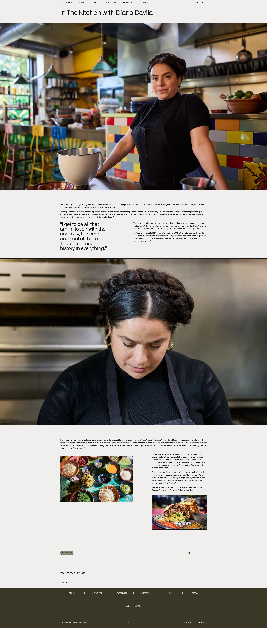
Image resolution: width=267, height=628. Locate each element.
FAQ (170, 593)
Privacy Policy (189, 622)
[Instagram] (133, 622)
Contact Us (145, 593)
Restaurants (97, 593)
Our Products (121, 593)
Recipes (72, 593)
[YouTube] (128, 622)
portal (195, 593)
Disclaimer (201, 622)
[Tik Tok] (138, 622)
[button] (191, 553)
